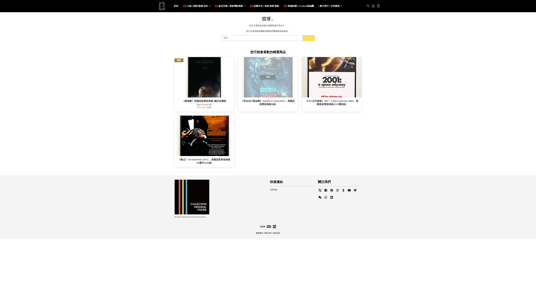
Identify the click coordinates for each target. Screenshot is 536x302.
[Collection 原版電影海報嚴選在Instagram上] (337, 192)
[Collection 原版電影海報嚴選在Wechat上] (320, 199)
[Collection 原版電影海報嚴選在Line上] (332, 199)
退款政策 (276, 233)
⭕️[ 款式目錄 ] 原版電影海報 (229, 6)
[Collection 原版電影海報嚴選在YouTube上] (349, 192)
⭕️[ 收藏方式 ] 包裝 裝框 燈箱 (264, 6)
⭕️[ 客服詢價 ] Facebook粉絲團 (299, 6)
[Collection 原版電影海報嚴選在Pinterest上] (332, 192)
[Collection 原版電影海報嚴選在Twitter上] (320, 192)
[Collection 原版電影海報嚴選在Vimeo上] (355, 192)
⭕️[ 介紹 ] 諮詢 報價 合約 (195, 6)
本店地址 (273, 190)
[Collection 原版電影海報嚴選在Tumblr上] (343, 192)
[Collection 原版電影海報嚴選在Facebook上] (326, 192)
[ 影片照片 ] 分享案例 (329, 6)
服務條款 (259, 233)
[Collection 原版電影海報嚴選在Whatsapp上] (326, 199)
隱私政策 (268, 233)
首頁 (176, 6)
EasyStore (202, 217)
